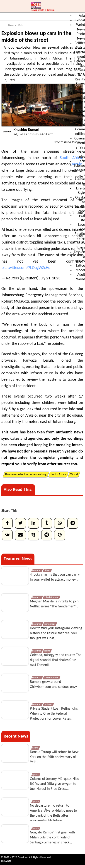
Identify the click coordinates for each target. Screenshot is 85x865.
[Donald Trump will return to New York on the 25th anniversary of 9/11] (15, 753)
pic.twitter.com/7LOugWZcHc (26, 268)
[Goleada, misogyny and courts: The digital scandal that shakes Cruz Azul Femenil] (15, 656)
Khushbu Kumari (26, 130)
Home (11, 25)
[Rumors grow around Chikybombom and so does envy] (15, 683)
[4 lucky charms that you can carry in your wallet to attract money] (15, 576)
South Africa (71, 158)
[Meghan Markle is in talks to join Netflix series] (15, 603)
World (20, 25)
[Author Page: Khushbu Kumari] (6, 136)
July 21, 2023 (49, 278)
